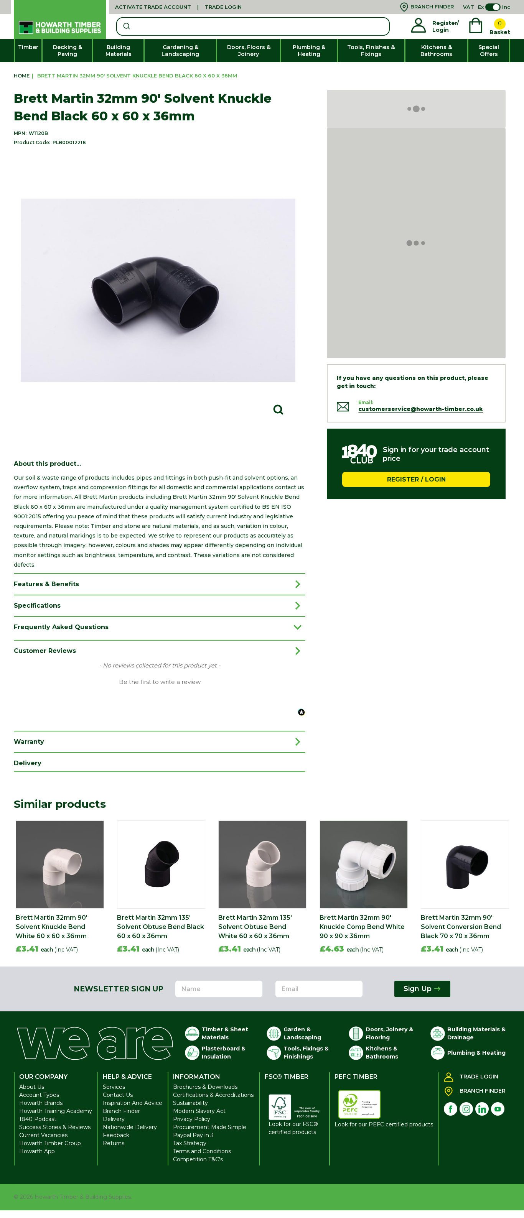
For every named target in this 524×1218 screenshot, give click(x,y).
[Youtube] (497, 1109)
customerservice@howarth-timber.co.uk (420, 409)
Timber (28, 47)
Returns (113, 1143)
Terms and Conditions (202, 1151)
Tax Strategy (189, 1143)
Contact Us (118, 1094)
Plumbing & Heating (309, 51)
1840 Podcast (37, 1119)
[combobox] (253, 26)
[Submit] (126, 26)
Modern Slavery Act (199, 1111)
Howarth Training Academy (55, 1111)
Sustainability (190, 1103)
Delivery (114, 1119)
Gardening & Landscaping (180, 51)
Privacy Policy (191, 1119)
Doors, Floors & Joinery (248, 51)
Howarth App (37, 1151)
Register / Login (416, 479)
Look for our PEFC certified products (384, 1124)
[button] (159, 681)
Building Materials (118, 51)
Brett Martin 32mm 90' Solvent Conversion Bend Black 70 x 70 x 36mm (461, 927)
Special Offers (488, 51)
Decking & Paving (67, 51)
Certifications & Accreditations (213, 1094)
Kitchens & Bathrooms (436, 51)
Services (114, 1086)
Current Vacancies (43, 1135)
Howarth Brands (41, 1103)
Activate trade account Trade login (178, 7)
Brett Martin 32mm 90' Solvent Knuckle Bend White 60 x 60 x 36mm (51, 927)
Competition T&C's (198, 1159)
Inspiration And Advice (132, 1103)
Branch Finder (121, 1111)
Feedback (116, 1135)
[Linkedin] (482, 1109)
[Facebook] (450, 1109)
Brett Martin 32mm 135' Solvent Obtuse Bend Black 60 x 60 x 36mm (160, 927)
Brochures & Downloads (205, 1086)
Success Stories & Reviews (55, 1127)
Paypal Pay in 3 (193, 1135)
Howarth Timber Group (50, 1143)
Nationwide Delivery (130, 1127)
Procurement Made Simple (209, 1127)
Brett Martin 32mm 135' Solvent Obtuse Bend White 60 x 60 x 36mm (255, 927)
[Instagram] (466, 1109)
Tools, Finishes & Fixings (371, 51)
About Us (31, 1086)
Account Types (39, 1094)
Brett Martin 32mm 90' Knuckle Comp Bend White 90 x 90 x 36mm (362, 927)
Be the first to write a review (160, 682)
